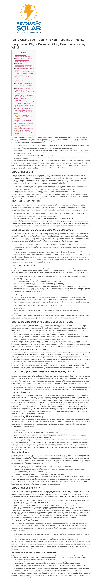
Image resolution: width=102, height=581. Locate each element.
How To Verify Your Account (22, 56)
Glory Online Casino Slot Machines (24, 112)
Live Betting (18, 63)
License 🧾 (18, 113)
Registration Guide (20, 80)
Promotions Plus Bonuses (22, 115)
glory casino (63, 183)
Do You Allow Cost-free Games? (23, 83)
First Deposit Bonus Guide (22, 61)
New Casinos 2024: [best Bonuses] (24, 128)
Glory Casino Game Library (22, 81)
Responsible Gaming (20, 75)
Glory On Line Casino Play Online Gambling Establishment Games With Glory (24, 125)
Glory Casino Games (20, 55)
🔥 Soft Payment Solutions (22, 130)
